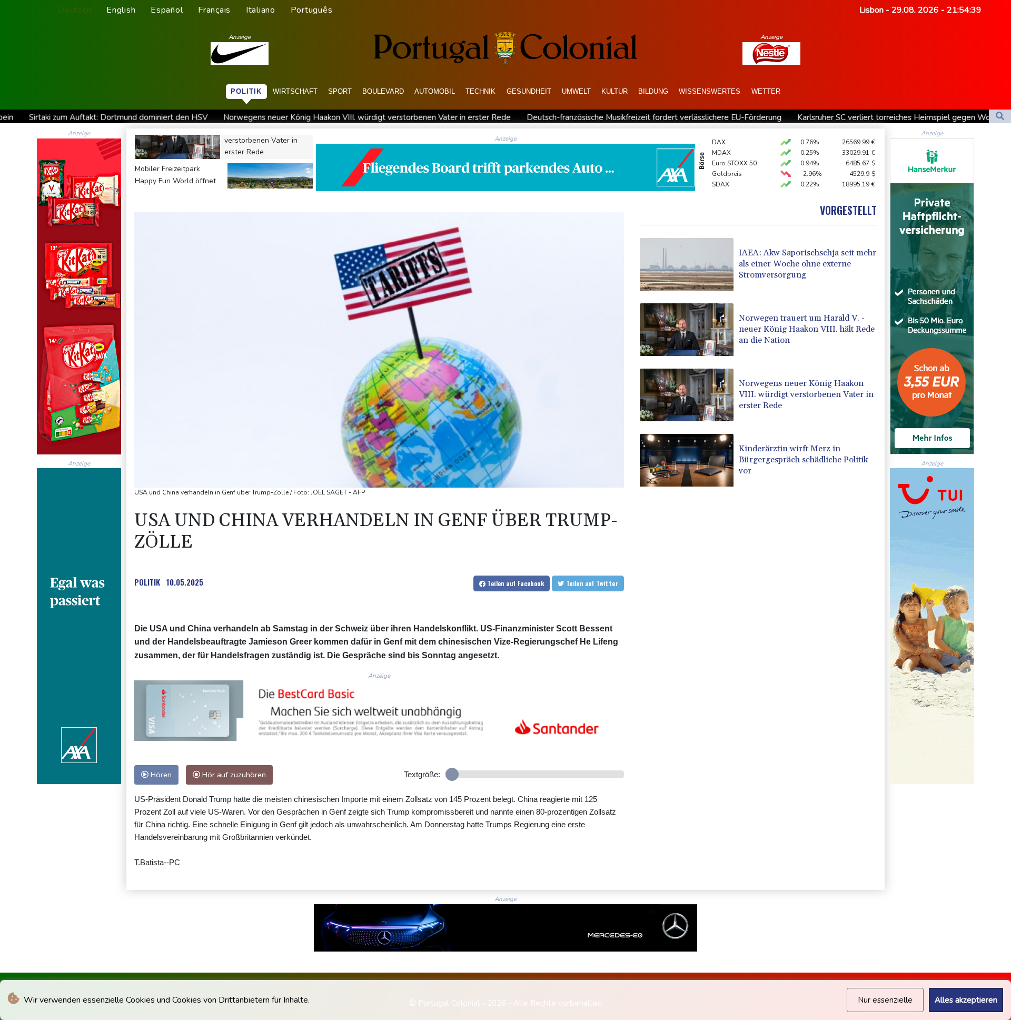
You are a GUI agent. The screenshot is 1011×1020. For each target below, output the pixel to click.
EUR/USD (725, 178)
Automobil (434, 91)
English (120, 10)
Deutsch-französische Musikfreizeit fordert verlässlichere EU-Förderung (539, 117)
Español (167, 10)
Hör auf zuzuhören (233, 774)
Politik (246, 91)
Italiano (260, 10)
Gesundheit (529, 91)
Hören (160, 774)
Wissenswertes (709, 91)
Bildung (653, 91)
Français (214, 10)
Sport (340, 91)
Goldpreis (727, 157)
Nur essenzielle (885, 1000)
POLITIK (147, 582)
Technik (480, 91)
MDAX (721, 136)
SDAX (720, 168)
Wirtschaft (295, 91)
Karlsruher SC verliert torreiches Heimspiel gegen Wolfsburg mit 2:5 (804, 117)
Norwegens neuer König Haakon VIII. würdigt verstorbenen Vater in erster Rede (252, 117)
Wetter (765, 91)
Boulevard (383, 91)
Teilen (514, 583)
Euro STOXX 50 (734, 147)
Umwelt (576, 91)
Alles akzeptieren (966, 1000)
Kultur (614, 91)
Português (312, 10)
